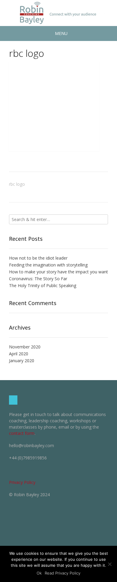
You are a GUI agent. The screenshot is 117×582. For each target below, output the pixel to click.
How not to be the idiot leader (38, 258)
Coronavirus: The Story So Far (38, 278)
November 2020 (24, 347)
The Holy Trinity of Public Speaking (42, 285)
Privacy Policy (22, 482)
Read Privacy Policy (62, 573)
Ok (39, 573)
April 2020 (18, 353)
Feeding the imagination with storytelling (48, 265)
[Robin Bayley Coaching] (58, 13)
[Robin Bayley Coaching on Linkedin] (13, 400)
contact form (21, 433)
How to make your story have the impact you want (58, 272)
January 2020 (21, 360)
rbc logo (17, 184)
